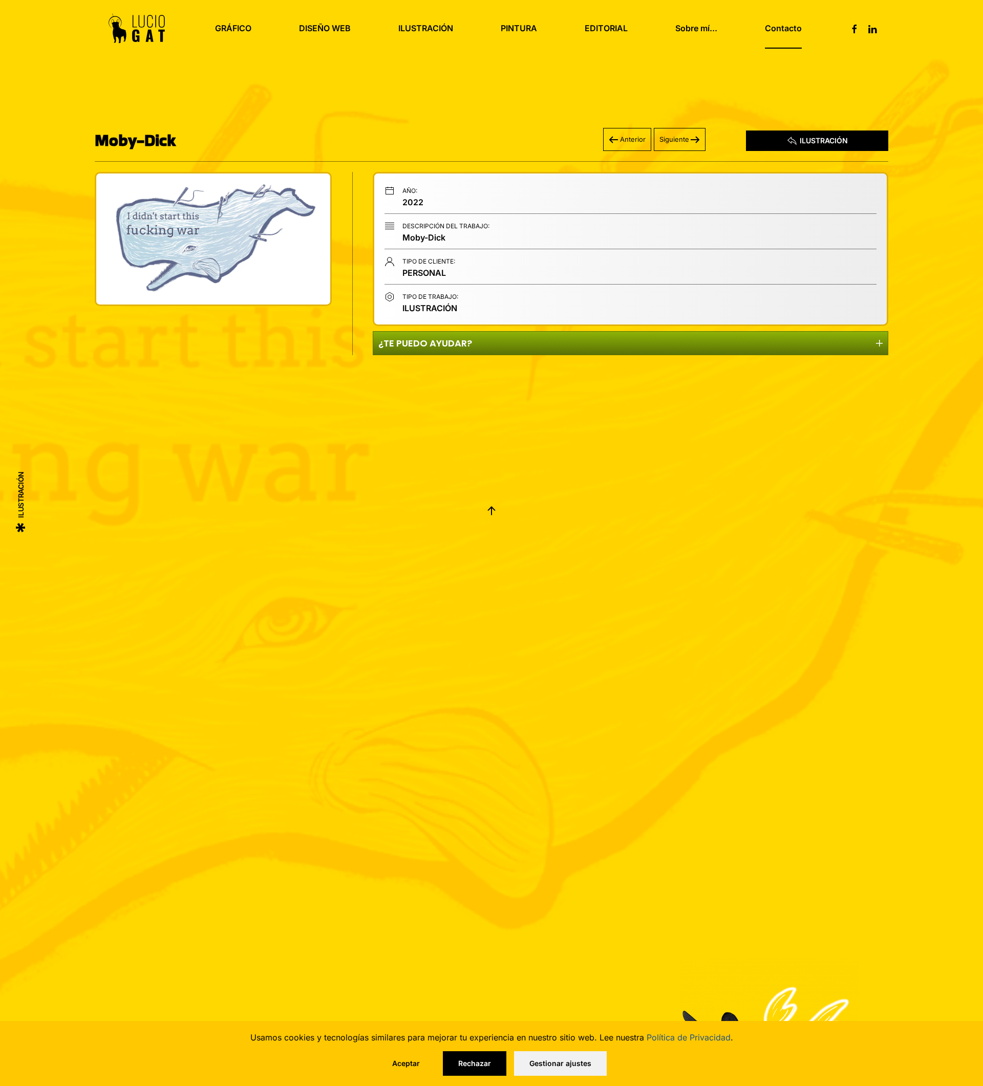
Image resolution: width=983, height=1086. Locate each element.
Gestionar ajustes (560, 1063)
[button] (213, 239)
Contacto (783, 28)
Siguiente (674, 139)
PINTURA (519, 28)
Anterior (633, 139)
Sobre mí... (696, 28)
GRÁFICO (233, 28)
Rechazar (474, 1063)
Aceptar (406, 1063)
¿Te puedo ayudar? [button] (425, 343)
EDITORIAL (606, 28)
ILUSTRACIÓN (425, 28)
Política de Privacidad (689, 1037)
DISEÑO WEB (325, 28)
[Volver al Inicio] (136, 28)
